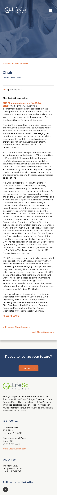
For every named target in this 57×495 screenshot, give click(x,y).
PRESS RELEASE (11, 316)
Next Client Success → (43, 332)
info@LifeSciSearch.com (14, 449)
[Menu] (50, 10)
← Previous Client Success (16, 327)
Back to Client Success (16, 63)
